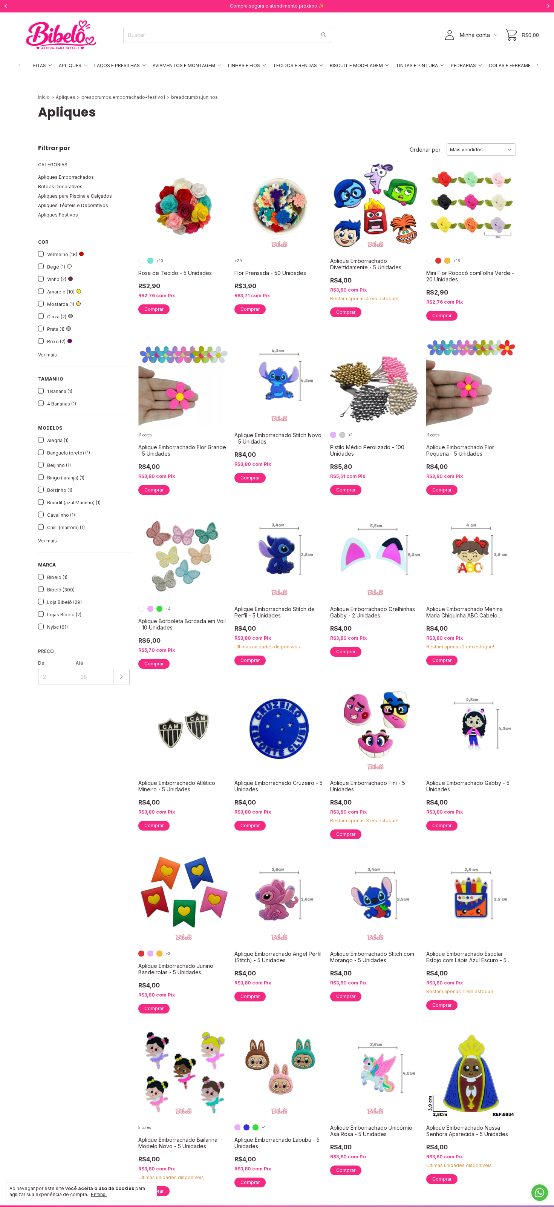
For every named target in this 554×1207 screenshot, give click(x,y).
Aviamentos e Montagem (184, 65)
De (41, 663)
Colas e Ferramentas (516, 65)
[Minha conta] (449, 35)
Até (79, 663)
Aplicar (121, 677)
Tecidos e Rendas (295, 65)
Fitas (39, 65)
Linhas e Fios (244, 65)
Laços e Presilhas (117, 65)
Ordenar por (425, 149)
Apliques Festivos (58, 215)
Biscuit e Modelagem (356, 65)
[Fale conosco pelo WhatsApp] (539, 1192)
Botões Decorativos (60, 186)
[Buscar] (323, 35)
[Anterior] (19, 65)
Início (44, 97)
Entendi (99, 1194)
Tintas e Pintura (417, 65)
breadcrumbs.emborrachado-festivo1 (123, 97)
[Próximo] (537, 65)
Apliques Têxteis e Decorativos (73, 205)
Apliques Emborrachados (66, 177)
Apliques (70, 65)
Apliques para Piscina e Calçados (75, 196)
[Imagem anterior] (149, 202)
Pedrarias (463, 65)
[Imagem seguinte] (217, 202)
